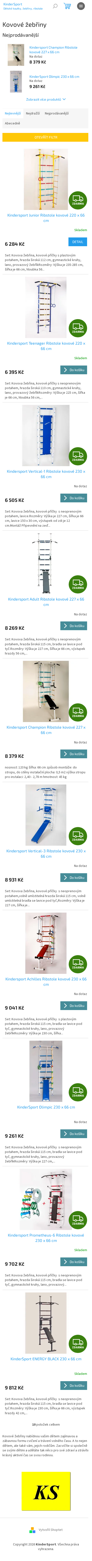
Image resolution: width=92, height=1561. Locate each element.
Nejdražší (33, 113)
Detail (77, 242)
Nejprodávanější (57, 113)
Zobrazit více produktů (43, 99)
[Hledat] (55, 6)
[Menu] (81, 6)
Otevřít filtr (46, 137)
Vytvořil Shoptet (51, 1529)
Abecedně (12, 123)
